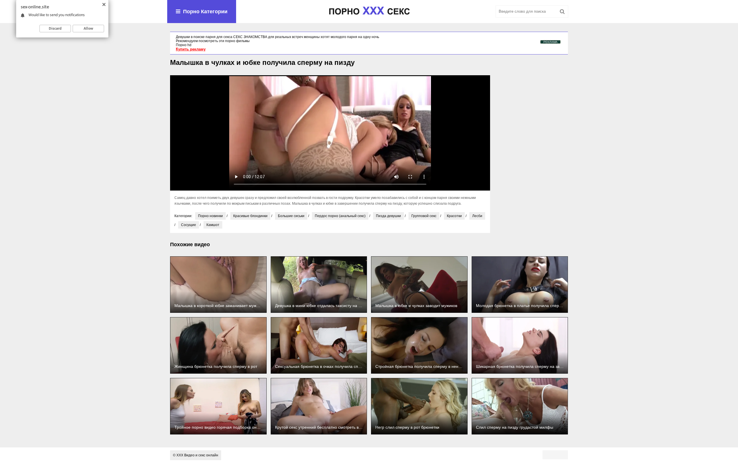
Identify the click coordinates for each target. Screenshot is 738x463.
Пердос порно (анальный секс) (340, 216)
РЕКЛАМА (550, 42)
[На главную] (369, 11)
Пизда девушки (388, 216)
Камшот (212, 225)
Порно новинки (210, 216)
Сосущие (188, 225)
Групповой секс (423, 216)
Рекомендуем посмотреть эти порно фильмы (213, 41)
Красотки (454, 216)
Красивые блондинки (250, 216)
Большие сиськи (291, 216)
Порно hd (183, 45)
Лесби (477, 216)
